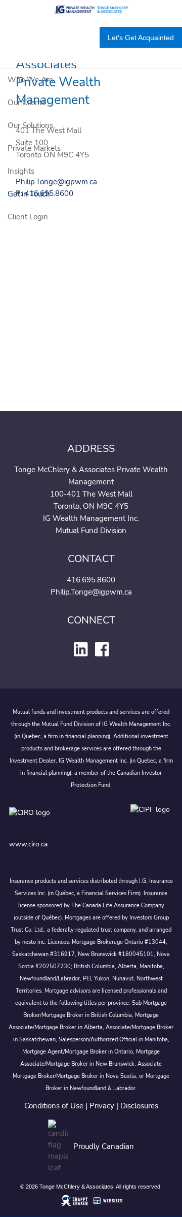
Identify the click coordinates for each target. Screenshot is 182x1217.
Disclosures (139, 1106)
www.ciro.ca (28, 844)
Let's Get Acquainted (141, 38)
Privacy (101, 1106)
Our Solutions (30, 125)
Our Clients (27, 102)
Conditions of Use (53, 1106)
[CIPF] (151, 820)
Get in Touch (29, 194)
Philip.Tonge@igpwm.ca (91, 592)
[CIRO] (59, 820)
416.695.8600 (91, 580)
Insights (21, 171)
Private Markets (34, 148)
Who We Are (30, 80)
